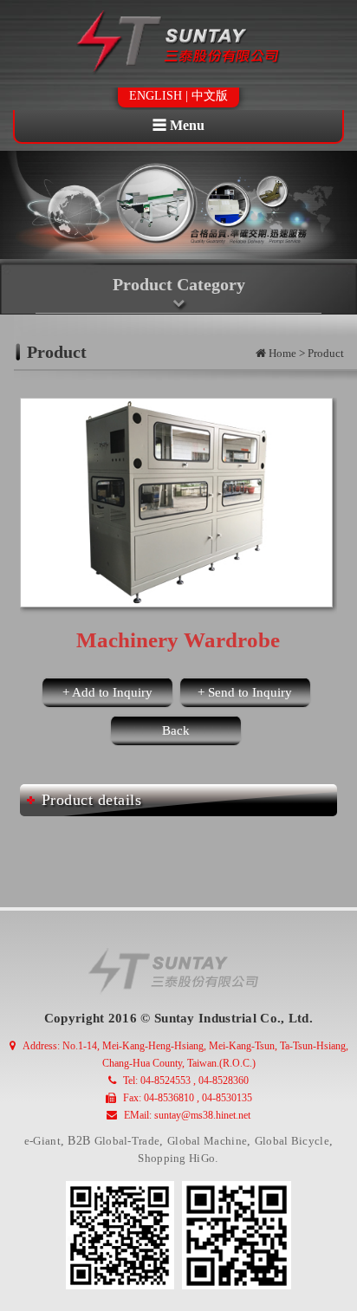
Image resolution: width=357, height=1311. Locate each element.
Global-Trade (127, 1140)
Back (176, 730)
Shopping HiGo (176, 1158)
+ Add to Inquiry (107, 692)
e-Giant (42, 1140)
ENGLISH (155, 95)
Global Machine (207, 1140)
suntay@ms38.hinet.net (202, 1115)
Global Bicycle (292, 1140)
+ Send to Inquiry (245, 692)
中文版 (209, 95)
